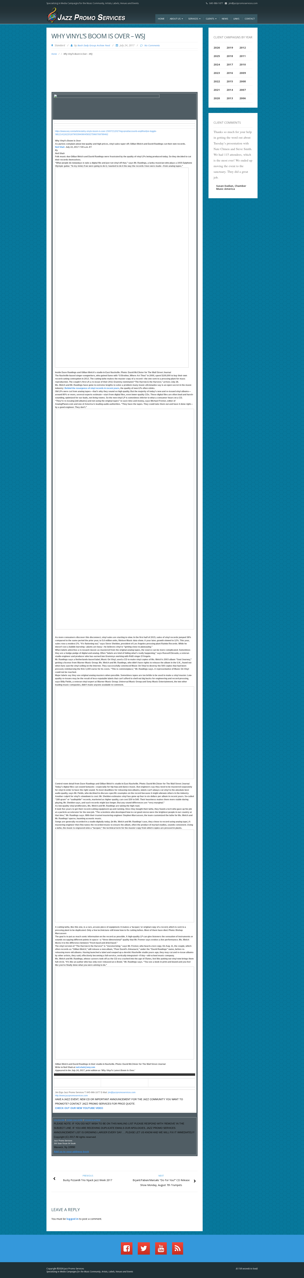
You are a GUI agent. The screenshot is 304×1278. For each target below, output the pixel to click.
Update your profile (74, 1120)
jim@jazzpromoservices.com (243, 3)
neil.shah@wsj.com (85, 1067)
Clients (210, 18)
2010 (242, 64)
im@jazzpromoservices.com (122, 1092)
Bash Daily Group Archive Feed (94, 45)
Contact (250, 18)
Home (161, 18)
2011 (242, 56)
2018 (230, 56)
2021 (217, 89)
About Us (175, 18)
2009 (242, 73)
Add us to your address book (71, 1151)
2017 (230, 64)
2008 (242, 81)
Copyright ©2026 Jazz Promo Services (65, 1268)
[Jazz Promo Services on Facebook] (126, 1250)
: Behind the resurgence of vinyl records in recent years (91, 388)
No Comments (152, 45)
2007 (242, 89)
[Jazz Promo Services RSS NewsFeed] (177, 1250)
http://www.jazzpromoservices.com (71, 1095)
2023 (217, 73)
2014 (230, 89)
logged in (72, 1218)
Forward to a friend (92, 1120)
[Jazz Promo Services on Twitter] (144, 1250)
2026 (217, 47)
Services (193, 18)
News (225, 18)
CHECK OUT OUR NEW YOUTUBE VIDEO (79, 1108)
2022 (217, 81)
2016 (230, 73)
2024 (217, 64)
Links (236, 18)
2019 (230, 47)
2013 (230, 98)
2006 (242, 98)
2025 (217, 56)
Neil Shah (60, 147)
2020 (217, 98)
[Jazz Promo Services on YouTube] (161, 1250)
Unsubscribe (59, 1120)
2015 (230, 81)
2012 (242, 47)
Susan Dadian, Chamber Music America (231, 187)
